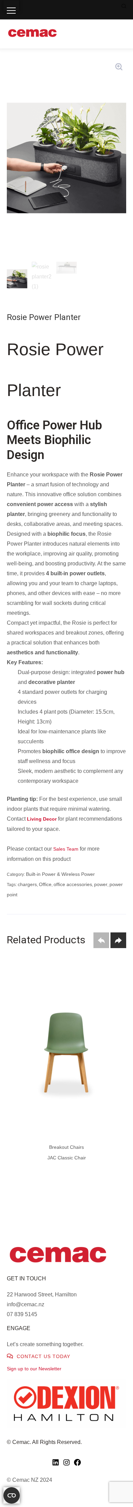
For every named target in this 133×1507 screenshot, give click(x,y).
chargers (27, 884)
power (100, 884)
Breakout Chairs (66, 1147)
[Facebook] (77, 1464)
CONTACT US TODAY (42, 1356)
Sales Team (65, 849)
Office (45, 884)
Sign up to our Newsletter (34, 1368)
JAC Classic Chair (66, 1157)
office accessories (73, 884)
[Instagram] (66, 1464)
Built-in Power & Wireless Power (60, 874)
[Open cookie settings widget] (11, 1495)
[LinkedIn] (55, 1464)
